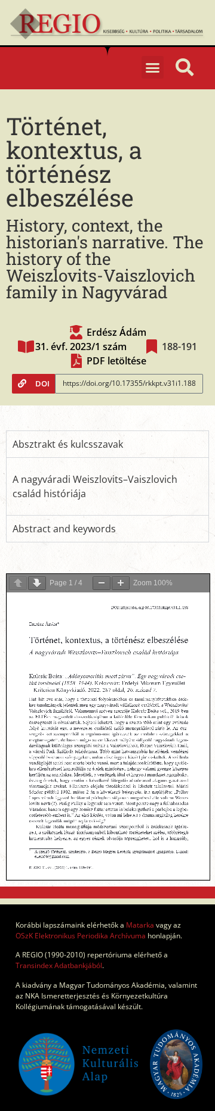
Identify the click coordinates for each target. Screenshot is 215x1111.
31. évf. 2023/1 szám (81, 346)
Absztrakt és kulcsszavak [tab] (68, 444)
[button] (153, 67)
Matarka (140, 925)
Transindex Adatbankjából (59, 965)
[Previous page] (18, 583)
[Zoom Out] (101, 583)
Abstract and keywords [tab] (64, 528)
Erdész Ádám (116, 332)
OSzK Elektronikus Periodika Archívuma (81, 936)
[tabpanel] (107, 486)
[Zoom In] (121, 583)
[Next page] (37, 583)
